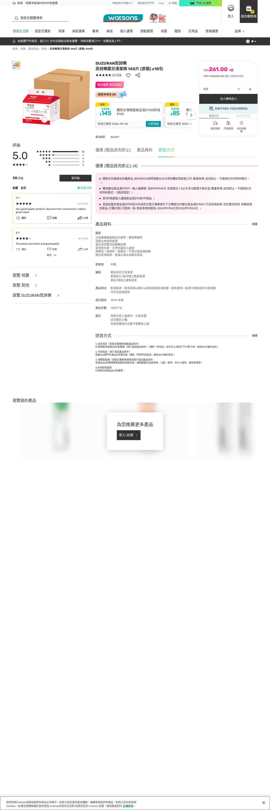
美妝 (109, 31)
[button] (249, 11)
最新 (23, 188)
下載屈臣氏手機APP (122, 3)
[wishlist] (128, 75)
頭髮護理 (146, 31)
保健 (61, 31)
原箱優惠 (212, 31)
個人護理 (126, 31)
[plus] (250, 89)
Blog (161, 3)
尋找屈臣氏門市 (146, 3)
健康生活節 (21, 31)
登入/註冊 (126, 435)
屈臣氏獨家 (43, 31)
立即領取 (153, 124)
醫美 (95, 31)
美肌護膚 (78, 31)
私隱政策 (128, 805)
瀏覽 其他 (21, 285)
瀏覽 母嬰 (21, 275)
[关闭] (263, 802)
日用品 (193, 31)
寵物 (178, 31)
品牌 (238, 31)
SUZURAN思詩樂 (111, 63)
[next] (191, 115)
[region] (135, 803)
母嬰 (164, 31)
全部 (15, 188)
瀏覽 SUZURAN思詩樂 (32, 295)
